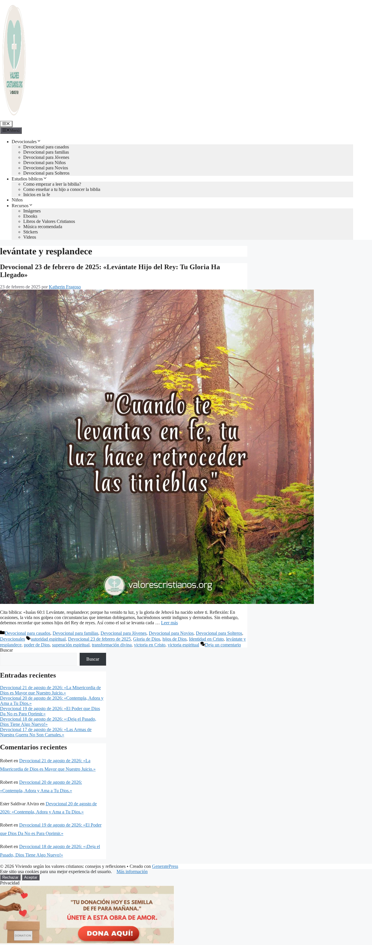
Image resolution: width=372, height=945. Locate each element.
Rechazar (10, 877)
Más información (132, 871)
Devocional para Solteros (46, 173)
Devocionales (24, 141)
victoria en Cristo (149, 644)
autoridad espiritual (48, 638)
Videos (29, 237)
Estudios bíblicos (27, 178)
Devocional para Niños (44, 162)
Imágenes (32, 210)
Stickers (30, 231)
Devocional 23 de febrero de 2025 (99, 638)
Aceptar (30, 877)
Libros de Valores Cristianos (49, 221)
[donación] (87, 942)
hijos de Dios (174, 638)
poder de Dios (37, 644)
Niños (17, 199)
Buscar (6, 650)
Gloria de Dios (146, 638)
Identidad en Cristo (206, 638)
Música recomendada (42, 226)
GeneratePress (165, 866)
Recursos (20, 205)
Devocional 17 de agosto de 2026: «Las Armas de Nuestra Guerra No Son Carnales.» (46, 732)
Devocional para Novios (45, 167)
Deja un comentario (223, 644)
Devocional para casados (46, 146)
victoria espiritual (183, 644)
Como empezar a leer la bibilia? (52, 184)
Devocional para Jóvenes (46, 157)
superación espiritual (71, 644)
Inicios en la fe (36, 194)
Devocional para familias (46, 152)
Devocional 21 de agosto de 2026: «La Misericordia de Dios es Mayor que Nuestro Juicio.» (50, 690)
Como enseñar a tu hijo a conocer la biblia (61, 189)
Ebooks (30, 216)
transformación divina (112, 644)
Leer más (169, 622)
